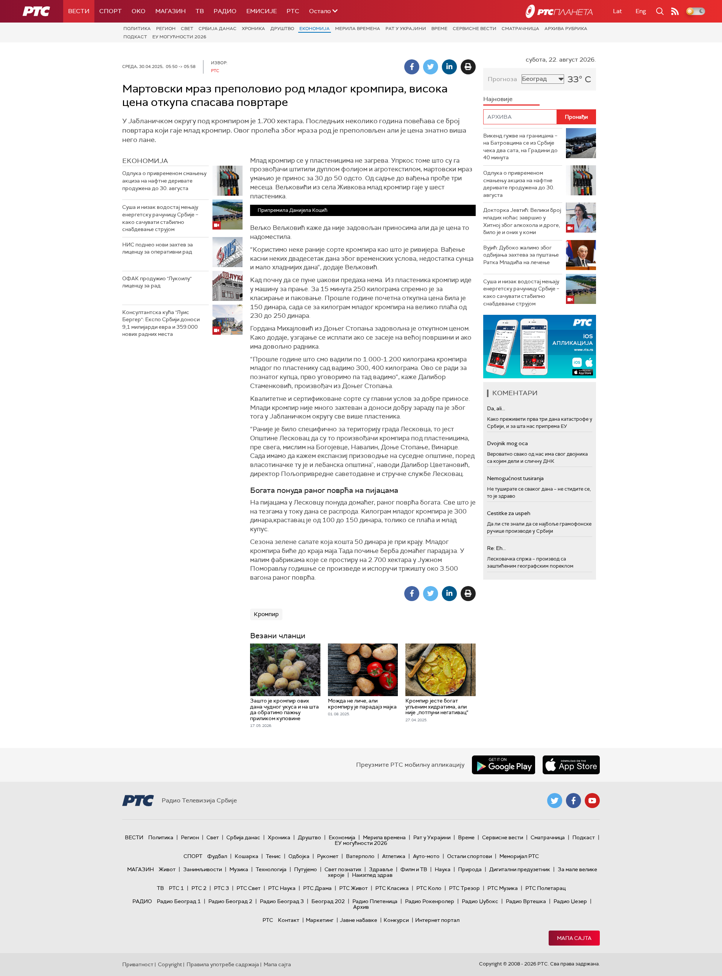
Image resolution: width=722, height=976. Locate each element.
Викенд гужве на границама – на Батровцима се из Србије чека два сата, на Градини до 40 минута (520, 146)
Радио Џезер (570, 901)
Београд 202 (328, 901)
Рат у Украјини (405, 29)
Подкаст (135, 37)
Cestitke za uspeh (508, 513)
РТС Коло (428, 888)
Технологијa (271, 869)
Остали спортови (469, 856)
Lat (617, 11)
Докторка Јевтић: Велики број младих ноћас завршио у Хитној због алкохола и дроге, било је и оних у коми (522, 221)
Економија (314, 29)
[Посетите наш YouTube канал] (592, 800)
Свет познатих (343, 869)
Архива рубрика (566, 29)
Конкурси (396, 920)
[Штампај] (468, 66)
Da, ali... (496, 408)
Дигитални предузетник (519, 869)
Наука (442, 869)
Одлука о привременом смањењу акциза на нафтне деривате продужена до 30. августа (164, 180)
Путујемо (305, 869)
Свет (187, 29)
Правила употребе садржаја (223, 964)
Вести (78, 11)
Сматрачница (520, 29)
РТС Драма (317, 888)
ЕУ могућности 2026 (179, 37)
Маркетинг (320, 920)
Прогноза (502, 79)
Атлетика (393, 856)
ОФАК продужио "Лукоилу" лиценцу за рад (157, 282)
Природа (470, 869)
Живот (167, 869)
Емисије (261, 11)
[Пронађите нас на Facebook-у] (573, 800)
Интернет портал (437, 920)
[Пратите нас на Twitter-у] (554, 800)
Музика (238, 869)
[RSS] (675, 11)
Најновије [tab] (498, 99)
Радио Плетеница (374, 901)
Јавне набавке (358, 920)
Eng (641, 11)
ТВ (200, 11)
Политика (137, 29)
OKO (139, 11)
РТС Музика (502, 888)
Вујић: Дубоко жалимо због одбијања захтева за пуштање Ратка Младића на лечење (521, 255)
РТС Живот (353, 888)
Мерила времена (357, 29)
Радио (225, 11)
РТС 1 (176, 888)
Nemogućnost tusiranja (515, 478)
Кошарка (246, 856)
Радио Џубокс (480, 901)
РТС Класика (392, 888)
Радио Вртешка (526, 901)
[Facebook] (411, 66)
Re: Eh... (496, 548)
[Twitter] (430, 66)
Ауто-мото (426, 856)
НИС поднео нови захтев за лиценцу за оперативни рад (157, 248)
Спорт (110, 11)
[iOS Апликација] (539, 346)
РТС (293, 11)
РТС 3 (221, 888)
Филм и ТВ (413, 869)
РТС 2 (198, 888)
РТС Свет (249, 888)
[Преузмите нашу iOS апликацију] (571, 764)
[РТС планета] (559, 11)
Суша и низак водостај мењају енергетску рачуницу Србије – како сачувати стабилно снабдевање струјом (160, 218)
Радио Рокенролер (429, 901)
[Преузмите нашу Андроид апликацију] (503, 764)
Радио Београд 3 (282, 901)
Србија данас (218, 29)
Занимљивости (202, 869)
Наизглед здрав (372, 875)
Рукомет (327, 856)
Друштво (282, 29)
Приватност (137, 964)
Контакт (288, 920)
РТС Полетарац (545, 888)
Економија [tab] (145, 160)
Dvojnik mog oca (507, 443)
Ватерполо (360, 856)
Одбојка (298, 856)
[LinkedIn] (449, 66)
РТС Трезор (464, 888)
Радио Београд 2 (230, 901)
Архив (361, 906)
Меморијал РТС (519, 856)
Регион (166, 29)
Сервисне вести (474, 29)
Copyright (170, 964)
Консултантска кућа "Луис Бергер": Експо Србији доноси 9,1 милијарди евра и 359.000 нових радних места (161, 323)
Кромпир (266, 614)
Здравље (381, 869)
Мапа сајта (574, 938)
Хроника (253, 29)
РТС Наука (282, 888)
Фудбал (217, 856)
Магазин (170, 11)
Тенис (273, 856)
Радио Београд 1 (179, 901)
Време (439, 29)
